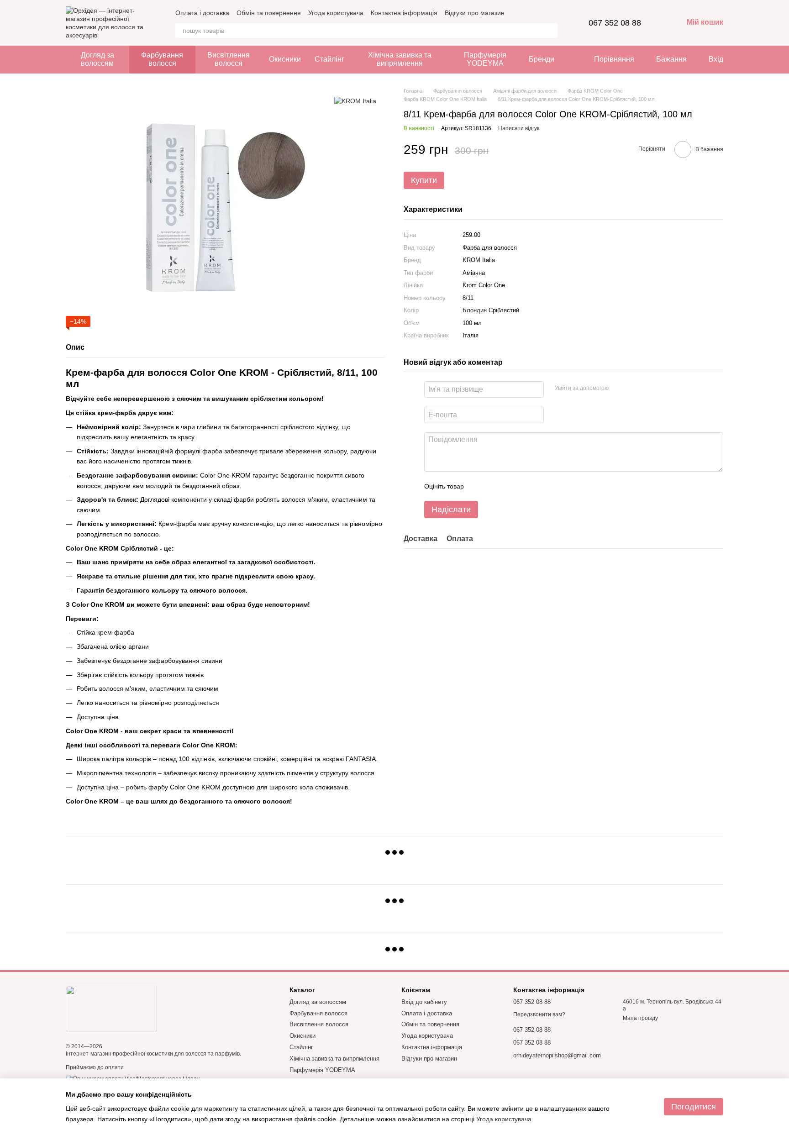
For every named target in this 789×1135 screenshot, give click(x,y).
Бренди (541, 59)
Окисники (285, 59)
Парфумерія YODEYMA (485, 59)
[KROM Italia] (355, 100)
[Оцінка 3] (508, 486)
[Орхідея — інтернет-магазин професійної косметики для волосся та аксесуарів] (111, 1008)
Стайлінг (329, 59)
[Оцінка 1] (479, 486)
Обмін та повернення (269, 12)
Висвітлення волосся (228, 59)
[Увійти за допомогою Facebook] (618, 388)
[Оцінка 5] (537, 486)
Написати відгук (518, 128)
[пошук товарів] (550, 30)
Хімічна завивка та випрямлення (399, 59)
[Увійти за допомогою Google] (633, 388)
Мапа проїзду (640, 1018)
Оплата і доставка (202, 12)
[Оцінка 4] (522, 486)
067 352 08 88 (615, 23)
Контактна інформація (404, 12)
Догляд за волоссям (97, 59)
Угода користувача (335, 12)
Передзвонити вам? (539, 1014)
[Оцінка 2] (493, 486)
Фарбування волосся (162, 59)
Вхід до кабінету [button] (424, 1001)
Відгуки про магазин (475, 12)
